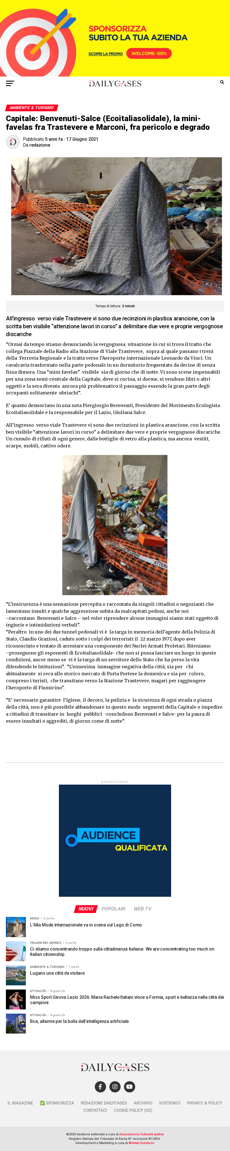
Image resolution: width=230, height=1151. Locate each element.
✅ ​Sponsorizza (57, 1103)
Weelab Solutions (141, 1143)
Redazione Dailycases (104, 1103)
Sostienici (169, 1103)
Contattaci (95, 1110)
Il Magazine (20, 1103)
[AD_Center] (115, 75)
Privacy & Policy (204, 1103)
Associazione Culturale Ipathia (141, 1134)
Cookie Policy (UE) (133, 1110)
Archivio (143, 1103)
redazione (39, 145)
